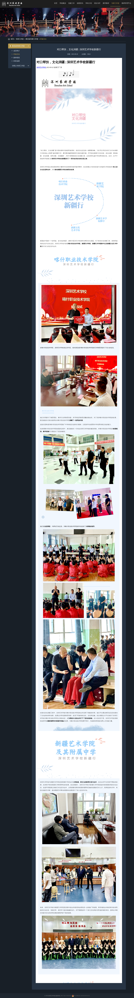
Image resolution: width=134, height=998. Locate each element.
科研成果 (16, 61)
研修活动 (43, 39)
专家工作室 (115, 3)
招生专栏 (97, 3)
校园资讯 (80, 3)
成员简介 (16, 51)
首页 (55, 3)
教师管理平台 (126, 3)
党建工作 (71, 3)
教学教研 (106, 3)
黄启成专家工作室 (32, 39)
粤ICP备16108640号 (66, 995)
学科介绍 (89, 3)
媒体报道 (16, 57)
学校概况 (63, 3)
